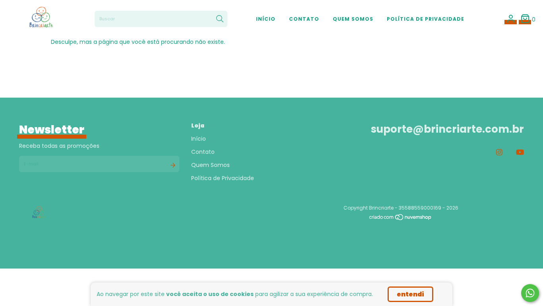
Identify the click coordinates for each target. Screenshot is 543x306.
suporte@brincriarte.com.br (447, 129)
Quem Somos (353, 19)
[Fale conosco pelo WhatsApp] (530, 293)
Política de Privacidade (425, 19)
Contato (304, 19)
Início (265, 19)
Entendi (410, 294)
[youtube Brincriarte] (520, 152)
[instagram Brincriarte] (499, 152)
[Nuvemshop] (400, 219)
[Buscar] (219, 19)
